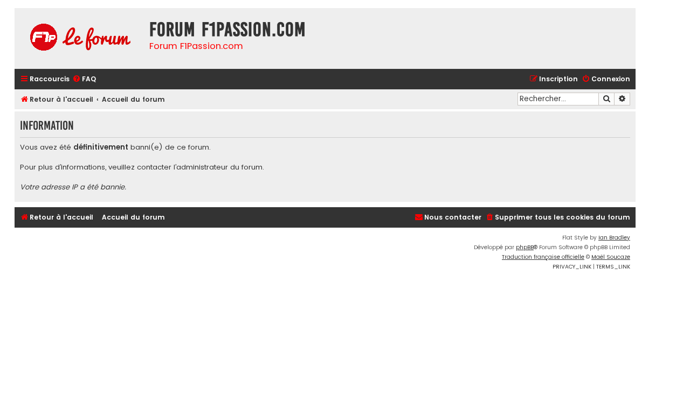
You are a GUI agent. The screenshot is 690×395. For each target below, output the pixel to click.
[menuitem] (84, 79)
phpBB (525, 247)
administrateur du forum (219, 167)
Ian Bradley (614, 238)
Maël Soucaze (610, 257)
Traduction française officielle (543, 257)
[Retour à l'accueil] (79, 38)
